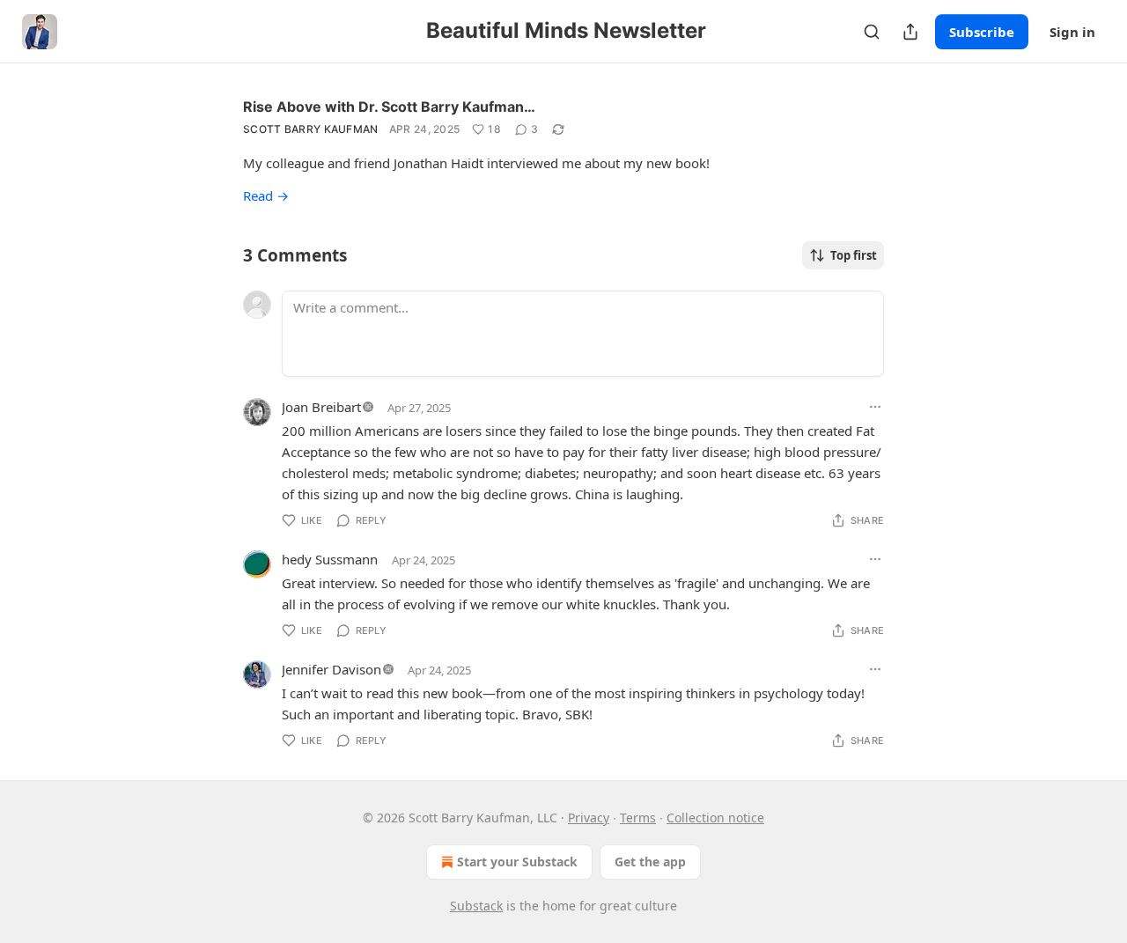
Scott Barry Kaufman (311, 129)
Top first (853, 255)
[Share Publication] (910, 31)
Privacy (588, 817)
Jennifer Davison (331, 669)
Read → (266, 195)
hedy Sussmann (330, 559)
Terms (638, 817)
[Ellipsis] (875, 407)
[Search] (871, 31)
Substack (476, 905)
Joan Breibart (321, 407)
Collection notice (715, 817)
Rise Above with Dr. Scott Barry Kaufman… (389, 106)
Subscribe (981, 32)
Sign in (1072, 32)
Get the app (650, 861)
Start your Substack (517, 861)
